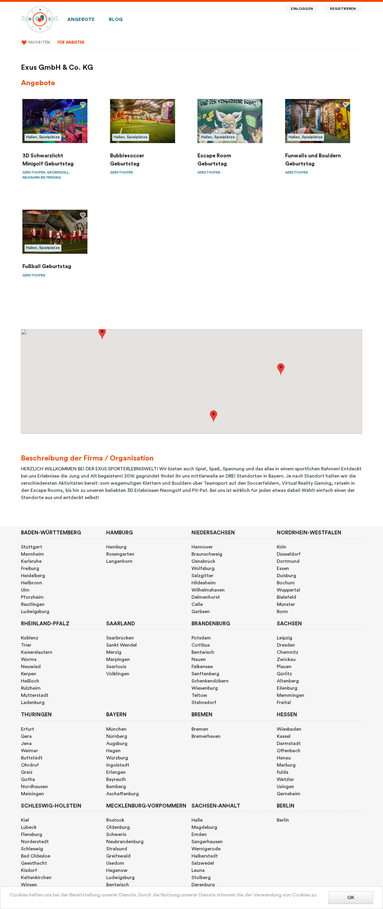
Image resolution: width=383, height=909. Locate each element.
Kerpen (28, 673)
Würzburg (117, 758)
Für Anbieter (71, 42)
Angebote (81, 19)
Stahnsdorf (204, 702)
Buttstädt (31, 758)
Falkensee (202, 666)
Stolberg (201, 877)
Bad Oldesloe (35, 856)
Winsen (29, 884)
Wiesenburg (205, 688)
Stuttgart (31, 547)
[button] (102, 333)
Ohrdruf (30, 765)
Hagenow (116, 870)
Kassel (284, 736)
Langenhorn (119, 561)
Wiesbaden (289, 729)
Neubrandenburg (125, 841)
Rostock (115, 820)
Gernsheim (288, 793)
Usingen (285, 786)
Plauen (284, 666)
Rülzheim (31, 688)
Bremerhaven (206, 736)
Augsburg (116, 743)
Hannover (202, 547)
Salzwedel (203, 863)
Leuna (198, 870)
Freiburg (30, 568)
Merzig (113, 652)
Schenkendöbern (210, 681)
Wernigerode (206, 848)
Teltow (199, 695)
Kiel (25, 820)
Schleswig (32, 848)
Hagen (113, 750)
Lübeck (29, 827)
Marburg (286, 765)
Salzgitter (202, 575)
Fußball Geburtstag (46, 266)
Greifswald (118, 856)
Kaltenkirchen (36, 877)
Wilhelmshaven (208, 590)
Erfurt (27, 729)
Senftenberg (205, 673)
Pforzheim (32, 597)
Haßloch (30, 681)
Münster (286, 604)
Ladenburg (33, 702)
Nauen (199, 659)
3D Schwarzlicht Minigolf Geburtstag (48, 159)
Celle (197, 604)
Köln (281, 547)
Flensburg (31, 834)
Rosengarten (120, 554)
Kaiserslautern (36, 652)
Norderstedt (35, 841)
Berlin (283, 820)
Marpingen (118, 659)
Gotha (28, 779)
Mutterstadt (34, 695)
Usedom (115, 863)
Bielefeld (286, 597)
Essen (283, 568)
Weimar (29, 750)
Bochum (286, 582)
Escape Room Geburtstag (214, 159)
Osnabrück (203, 561)
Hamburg (116, 547)
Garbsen (201, 611)
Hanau (284, 758)
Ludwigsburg (35, 611)
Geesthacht (34, 863)
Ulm (25, 590)
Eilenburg (287, 688)
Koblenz (29, 638)
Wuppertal (288, 590)
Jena (26, 743)
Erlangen (116, 772)
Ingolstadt (117, 765)
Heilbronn (31, 582)
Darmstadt (289, 743)
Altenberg (288, 681)
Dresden (286, 645)
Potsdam (201, 638)
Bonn (282, 611)
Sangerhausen (207, 841)
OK (350, 897)
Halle (197, 820)
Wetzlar (285, 779)
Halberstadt (205, 856)
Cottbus (201, 645)
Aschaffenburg (122, 793)
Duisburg (286, 575)
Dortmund (288, 561)
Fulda (282, 772)
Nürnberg (116, 736)
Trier (26, 645)
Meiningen (32, 793)
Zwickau (286, 659)
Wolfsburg (203, 568)
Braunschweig (207, 554)
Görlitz (284, 673)
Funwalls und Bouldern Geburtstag (313, 159)
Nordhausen (34, 786)
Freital (284, 702)
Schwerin (116, 834)
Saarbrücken (120, 638)
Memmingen (290, 695)
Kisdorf (29, 870)
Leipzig (284, 638)
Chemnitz (287, 652)
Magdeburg (204, 827)
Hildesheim (204, 582)
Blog (116, 19)
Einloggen (302, 8)
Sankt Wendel (121, 645)
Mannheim (32, 554)
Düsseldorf (289, 554)
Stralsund (116, 848)
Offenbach (288, 750)
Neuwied (31, 666)
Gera (26, 736)
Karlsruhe (31, 561)
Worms (29, 659)
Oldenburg (118, 827)
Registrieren (343, 8)
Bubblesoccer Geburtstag (127, 159)
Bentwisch (203, 652)
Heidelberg (33, 575)
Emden (199, 834)
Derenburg (203, 884)
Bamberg (116, 786)
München (116, 729)
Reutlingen (33, 604)
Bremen (200, 729)
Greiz (27, 772)
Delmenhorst (206, 597)
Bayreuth (116, 779)
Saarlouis (116, 666)
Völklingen (117, 673)
